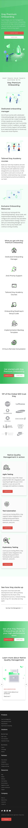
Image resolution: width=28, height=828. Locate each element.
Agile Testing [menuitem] (3, 736)
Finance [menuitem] (2, 747)
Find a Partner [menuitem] (4, 759)
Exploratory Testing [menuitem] (5, 740)
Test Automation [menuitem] (4, 738)
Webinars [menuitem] (3, 778)
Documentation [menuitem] (4, 783)
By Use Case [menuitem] (4, 734)
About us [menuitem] (3, 797)
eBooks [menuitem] (2, 776)
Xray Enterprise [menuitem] (4, 723)
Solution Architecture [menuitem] (5, 787)
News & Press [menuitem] (4, 800)
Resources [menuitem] (4, 770)
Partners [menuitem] (4, 755)
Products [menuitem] (4, 715)
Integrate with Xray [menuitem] (5, 766)
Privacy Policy (21, 814)
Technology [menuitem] (3, 749)
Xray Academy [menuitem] (4, 781)
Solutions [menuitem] (4, 729)
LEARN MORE (14, 37)
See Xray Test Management (13, 608)
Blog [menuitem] (2, 774)
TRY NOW (6, 819)
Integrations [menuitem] (3, 762)
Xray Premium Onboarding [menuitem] (6, 725)
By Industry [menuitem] (4, 745)
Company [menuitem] (4, 793)
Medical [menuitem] (2, 751)
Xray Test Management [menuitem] (6, 719)
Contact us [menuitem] (3, 804)
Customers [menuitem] (3, 802)
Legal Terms (15, 814)
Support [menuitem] (3, 789)
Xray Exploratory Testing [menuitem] (6, 721)
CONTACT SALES (14, 33)
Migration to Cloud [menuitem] (5, 785)
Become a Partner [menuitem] (5, 764)
